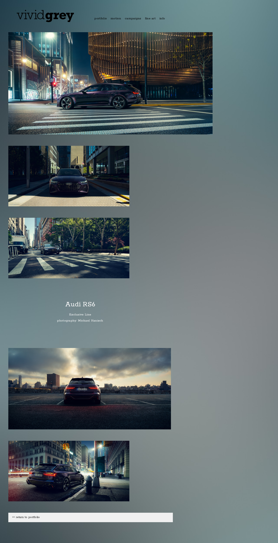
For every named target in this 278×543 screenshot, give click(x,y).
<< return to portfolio (26, 517)
